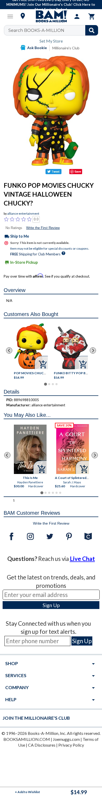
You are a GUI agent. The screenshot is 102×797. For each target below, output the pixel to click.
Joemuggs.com (66, 739)
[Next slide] (93, 350)
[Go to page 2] (49, 384)
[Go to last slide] (9, 350)
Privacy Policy (71, 744)
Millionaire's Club (66, 48)
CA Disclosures (41, 744)
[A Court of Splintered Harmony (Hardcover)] (72, 449)
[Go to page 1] (45, 384)
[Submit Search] (91, 30)
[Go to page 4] (56, 384)
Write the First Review (43, 228)
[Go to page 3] (53, 384)
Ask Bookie (37, 47)
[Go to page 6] (60, 493)
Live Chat (82, 558)
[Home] (51, 16)
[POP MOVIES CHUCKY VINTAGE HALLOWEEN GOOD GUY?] (31, 346)
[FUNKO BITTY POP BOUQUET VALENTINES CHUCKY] (71, 347)
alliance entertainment (23, 213)
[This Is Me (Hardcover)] (30, 449)
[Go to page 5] (56, 493)
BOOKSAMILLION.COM (26, 739)
